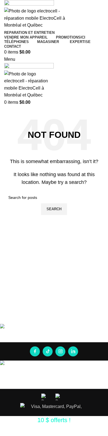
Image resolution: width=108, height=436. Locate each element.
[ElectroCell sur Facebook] (35, 351)
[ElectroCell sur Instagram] (60, 351)
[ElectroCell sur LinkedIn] (73, 351)
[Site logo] (29, 3)
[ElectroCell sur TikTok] (48, 351)
